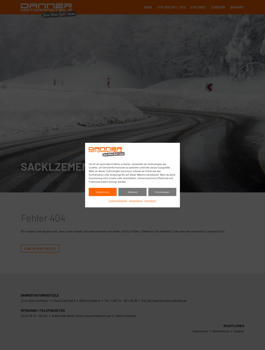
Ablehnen (133, 192)
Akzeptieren (102, 192)
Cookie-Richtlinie (118, 200)
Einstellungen (162, 192)
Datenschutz (136, 200)
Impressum (150, 200)
